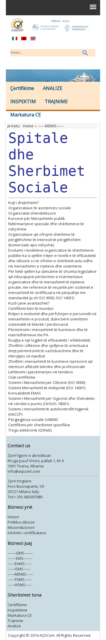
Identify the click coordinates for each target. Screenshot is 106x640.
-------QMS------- (20, 553)
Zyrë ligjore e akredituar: (30, 455)
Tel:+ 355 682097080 (25, 496)
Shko (85, 52)
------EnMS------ (20, 563)
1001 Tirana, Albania (26, 466)
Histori (13, 516)
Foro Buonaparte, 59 (26, 486)
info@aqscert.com (24, 471)
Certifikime (17, 604)
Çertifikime (22, 88)
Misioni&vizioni (21, 527)
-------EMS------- (20, 558)
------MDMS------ (20, 574)
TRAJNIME (56, 101)
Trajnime (15, 620)
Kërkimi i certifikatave (27, 532)
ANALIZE (52, 88)
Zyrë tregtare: (20, 481)
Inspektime (17, 610)
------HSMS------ (20, 584)
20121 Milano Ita (22, 491)
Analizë (14, 626)
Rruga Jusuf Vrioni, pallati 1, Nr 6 (36, 460)
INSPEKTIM (23, 101)
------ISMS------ (19, 569)
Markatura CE (25, 114)
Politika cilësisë (21, 522)
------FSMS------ (20, 579)
